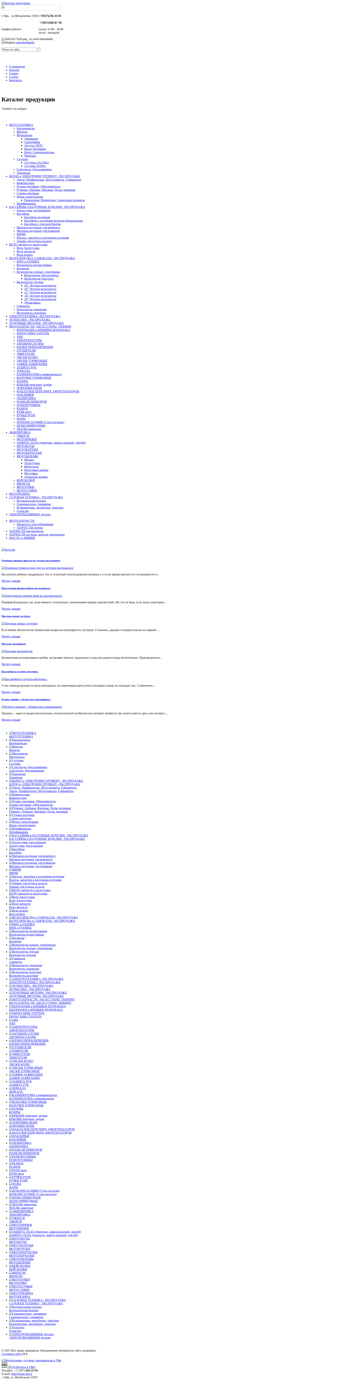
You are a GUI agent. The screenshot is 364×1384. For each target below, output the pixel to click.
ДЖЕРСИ (23, 435)
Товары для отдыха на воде (34, 241)
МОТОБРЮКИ (27, 439)
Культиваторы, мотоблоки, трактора (40, 507)
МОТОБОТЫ (25, 446)
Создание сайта (12, 1354)
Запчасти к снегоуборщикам (35, 524)
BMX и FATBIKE (28, 261)
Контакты (15, 80)
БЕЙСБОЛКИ (26, 480)
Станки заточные (28, 193)
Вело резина (25, 254)
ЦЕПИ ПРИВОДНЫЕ (31, 425)
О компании (17, 66)
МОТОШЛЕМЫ (27, 456)
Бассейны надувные (37, 217)
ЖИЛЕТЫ (23, 483)
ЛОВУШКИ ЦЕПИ (29, 388)
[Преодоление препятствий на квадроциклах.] (32, 595)
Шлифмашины (26, 203)
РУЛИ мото (24, 412)
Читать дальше (11, 580)
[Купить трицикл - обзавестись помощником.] (32, 706)
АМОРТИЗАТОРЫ (29, 340)
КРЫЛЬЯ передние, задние (34, 384)
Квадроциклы (26, 128)
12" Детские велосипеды (40, 292)
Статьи (13, 76)
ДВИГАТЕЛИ (26, 353)
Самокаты (23, 306)
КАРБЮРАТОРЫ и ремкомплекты (39, 374)
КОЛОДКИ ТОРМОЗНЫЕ (34, 377)
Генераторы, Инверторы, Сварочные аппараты (54, 200)
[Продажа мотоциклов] (17, 651)
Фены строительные (30, 196)
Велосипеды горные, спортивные (38, 271)
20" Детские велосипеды (40, 285)
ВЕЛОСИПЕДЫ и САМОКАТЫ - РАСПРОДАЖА (42, 258)
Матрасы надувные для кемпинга (38, 227)
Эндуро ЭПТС (33, 145)
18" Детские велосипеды (40, 299)
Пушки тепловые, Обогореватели (38, 186)
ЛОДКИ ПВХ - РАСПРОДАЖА (29, 319)
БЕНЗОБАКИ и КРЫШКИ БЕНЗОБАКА (44, 330)
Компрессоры (25, 183)
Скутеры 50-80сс (35, 166)
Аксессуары (32, 463)
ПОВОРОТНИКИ (28, 405)
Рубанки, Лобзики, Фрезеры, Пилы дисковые (46, 189)
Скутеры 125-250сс (36, 162)
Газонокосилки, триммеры (34, 504)
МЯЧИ (21, 234)
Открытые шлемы (36, 476)
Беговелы (23, 268)
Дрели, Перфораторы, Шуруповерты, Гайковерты (49, 179)
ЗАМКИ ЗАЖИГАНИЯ (32, 364)
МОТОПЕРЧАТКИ (29, 453)
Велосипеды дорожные (32, 309)
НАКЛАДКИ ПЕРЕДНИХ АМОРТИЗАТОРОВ (48, 391)
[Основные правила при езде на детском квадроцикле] (37, 568)
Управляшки (32, 302)
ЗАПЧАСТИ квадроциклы (26, 531)
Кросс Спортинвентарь (39, 152)
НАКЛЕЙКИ (25, 394)
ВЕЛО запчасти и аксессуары (28, 244)
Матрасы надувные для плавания (38, 230)
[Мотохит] (31, 1360)
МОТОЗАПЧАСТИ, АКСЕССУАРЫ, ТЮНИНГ (40, 326)
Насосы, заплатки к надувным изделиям (43, 237)
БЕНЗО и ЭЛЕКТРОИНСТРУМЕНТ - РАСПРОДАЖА (44, 176)
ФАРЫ (21, 418)
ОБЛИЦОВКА (26, 398)
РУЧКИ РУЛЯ (26, 415)
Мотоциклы (24, 135)
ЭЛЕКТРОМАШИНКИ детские (30, 514)
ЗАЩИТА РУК (26, 367)
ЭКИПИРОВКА (20, 432)
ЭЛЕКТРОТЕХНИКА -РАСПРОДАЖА (34, 316)
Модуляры (31, 473)
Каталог (14, 70)
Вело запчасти (26, 251)
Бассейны (23, 213)
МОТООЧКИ (25, 487)
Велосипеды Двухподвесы (41, 275)
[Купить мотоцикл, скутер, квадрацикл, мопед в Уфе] (16, 3)
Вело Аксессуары (28, 248)
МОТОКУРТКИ (27, 449)
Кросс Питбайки (35, 148)
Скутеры (22, 159)
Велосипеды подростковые (34, 265)
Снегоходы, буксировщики (34, 169)
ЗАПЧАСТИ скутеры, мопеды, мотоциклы (37, 534)
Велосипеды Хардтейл (39, 278)
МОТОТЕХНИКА (21, 125)
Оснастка (23, 511)
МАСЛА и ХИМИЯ (22, 538)
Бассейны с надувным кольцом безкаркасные (53, 220)
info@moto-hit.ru (21, 1373)
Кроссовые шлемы (36, 470)
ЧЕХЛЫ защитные (29, 429)
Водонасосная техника (31, 500)
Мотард (29, 459)
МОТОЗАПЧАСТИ (22, 520)
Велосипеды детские (30, 282)
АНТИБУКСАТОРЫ (30, 343)
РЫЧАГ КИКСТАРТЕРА (33, 333)
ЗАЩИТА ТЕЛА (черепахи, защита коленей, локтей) (51, 442)
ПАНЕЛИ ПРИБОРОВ (32, 401)
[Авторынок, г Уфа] (5, 1367)
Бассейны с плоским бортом (42, 224)
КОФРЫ (22, 381)
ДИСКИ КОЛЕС (27, 357)
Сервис (14, 73)
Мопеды (22, 131)
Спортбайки (32, 142)
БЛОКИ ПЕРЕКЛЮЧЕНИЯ (35, 347)
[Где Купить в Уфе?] (21, 1367)
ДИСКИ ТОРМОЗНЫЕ (32, 360)
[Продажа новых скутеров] (20, 623)
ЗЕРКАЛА (24, 371)
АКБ (20, 336)
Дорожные (31, 138)
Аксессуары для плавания (33, 210)
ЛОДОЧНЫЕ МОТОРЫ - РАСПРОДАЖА (36, 323)
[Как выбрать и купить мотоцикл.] (24, 679)
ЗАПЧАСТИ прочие (30, 527)
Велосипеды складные (31, 312)
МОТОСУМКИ (27, 490)
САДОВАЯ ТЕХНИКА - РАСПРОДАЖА (36, 497)
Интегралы (31, 466)
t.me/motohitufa (25, 42)
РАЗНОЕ (22, 408)
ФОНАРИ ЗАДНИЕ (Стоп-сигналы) (40, 422)
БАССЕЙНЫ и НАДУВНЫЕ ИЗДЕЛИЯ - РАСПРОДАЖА (47, 207)
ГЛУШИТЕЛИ (26, 350)
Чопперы (30, 155)
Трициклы (23, 172)
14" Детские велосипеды (40, 295)
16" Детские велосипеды (40, 289)
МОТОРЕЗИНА (19, 493)
